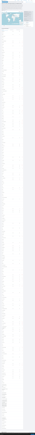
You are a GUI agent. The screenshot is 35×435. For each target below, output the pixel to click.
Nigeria (2, 263)
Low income (3, 423)
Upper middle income (4, 428)
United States (3, 363)
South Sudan (3, 318)
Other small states (3, 410)
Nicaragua (3, 260)
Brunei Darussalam (4, 76)
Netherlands (3, 255)
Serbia (2, 302)
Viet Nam (3, 371)
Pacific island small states (4, 412)
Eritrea (2, 129)
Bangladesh (3, 55)
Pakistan (3, 271)
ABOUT (28, 0)
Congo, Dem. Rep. (3, 102)
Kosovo (2, 200)
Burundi (3, 81)
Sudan (2, 329)
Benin (2, 63)
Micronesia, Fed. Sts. (4, 237)
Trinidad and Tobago (4, 347)
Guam (2, 158)
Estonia (2, 131)
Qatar (2, 287)
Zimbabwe (3, 379)
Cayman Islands (3, 89)
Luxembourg (3, 218)
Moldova (3, 239)
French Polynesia (3, 142)
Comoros (3, 100)
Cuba (2, 110)
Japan (2, 189)
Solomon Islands (3, 313)
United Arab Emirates (4, 360)
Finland (2, 139)
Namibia (3, 250)
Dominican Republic (4, 121)
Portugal (3, 284)
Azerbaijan (3, 50)
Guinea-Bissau (3, 163)
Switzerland (3, 334)
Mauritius (3, 234)
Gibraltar (3, 152)
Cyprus (2, 113)
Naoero (2, 252)
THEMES (21, 0)
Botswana (3, 71)
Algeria (2, 34)
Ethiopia (3, 134)
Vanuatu (3, 368)
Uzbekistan (3, 366)
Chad (2, 92)
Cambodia (3, 84)
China (2, 97)
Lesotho (3, 210)
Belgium (3, 60)
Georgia (3, 147)
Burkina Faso (3, 79)
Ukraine (3, 358)
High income (3, 420)
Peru (2, 279)
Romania (3, 289)
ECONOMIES (18, 0)
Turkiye (2, 350)
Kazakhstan (3, 192)
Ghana (2, 150)
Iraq (2, 179)
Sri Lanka (3, 321)
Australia (3, 47)
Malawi (2, 223)
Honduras (3, 168)
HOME (15, 0)
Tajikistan (3, 337)
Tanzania (3, 339)
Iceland (2, 173)
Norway (3, 268)
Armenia (3, 44)
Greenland (3, 155)
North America (3, 407)
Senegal (3, 300)
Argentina (3, 42)
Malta (2, 229)
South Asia (3, 415)
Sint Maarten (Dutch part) (4, 308)
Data (6, 0)
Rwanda (3, 292)
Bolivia (2, 68)
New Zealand (3, 258)
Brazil (2, 73)
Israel (2, 184)
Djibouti (3, 118)
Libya (2, 213)
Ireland (2, 181)
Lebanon (3, 208)
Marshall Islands (3, 231)
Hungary (3, 171)
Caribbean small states (4, 384)
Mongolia (3, 242)
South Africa (3, 316)
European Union (3, 395)
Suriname (3, 331)
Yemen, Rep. (3, 376)
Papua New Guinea (4, 276)
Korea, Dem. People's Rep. (4, 197)
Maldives (3, 226)
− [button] (2, 13)
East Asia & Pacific (3, 387)
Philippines (3, 281)
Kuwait (2, 202)
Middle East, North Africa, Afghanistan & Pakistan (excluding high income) (4, 406)
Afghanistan (3, 31)
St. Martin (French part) (4, 326)
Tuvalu (2, 355)
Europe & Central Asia (4, 392)
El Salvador (3, 126)
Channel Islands (3, 94)
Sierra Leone (3, 305)
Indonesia (3, 176)
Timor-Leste (3, 342)
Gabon (2, 144)
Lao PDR (3, 205)
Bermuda (3, 65)
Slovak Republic (3, 310)
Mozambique (3, 247)
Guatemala (3, 160)
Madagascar (3, 221)
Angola (2, 39)
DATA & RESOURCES (25, 0)
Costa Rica (3, 105)
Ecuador (3, 123)
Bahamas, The (3, 52)
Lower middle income (4, 425)
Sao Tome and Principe (4, 297)
